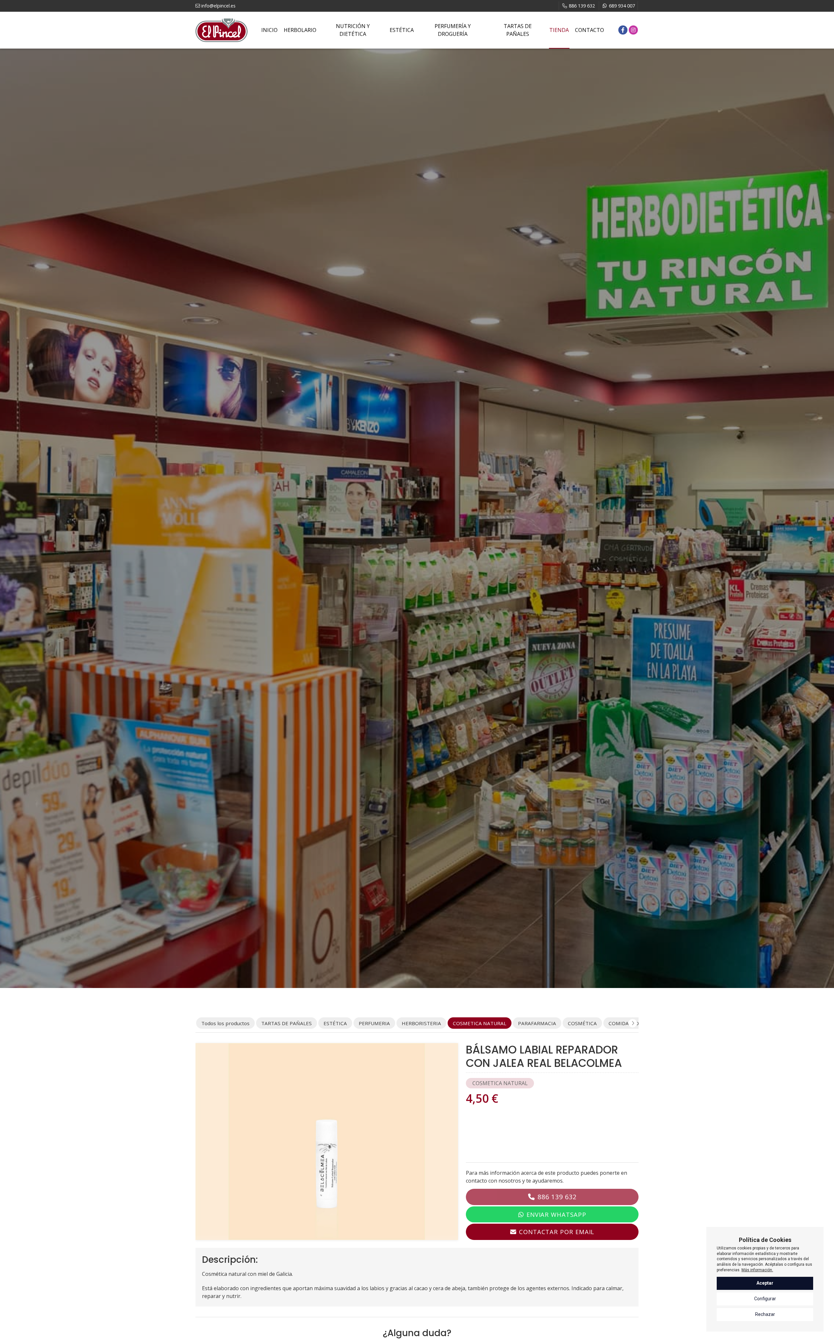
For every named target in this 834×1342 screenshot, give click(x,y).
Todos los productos (225, 1023)
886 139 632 (557, 1196)
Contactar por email (556, 1232)
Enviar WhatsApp (556, 1214)
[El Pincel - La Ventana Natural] (221, 30)
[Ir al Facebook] (622, 30)
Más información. (757, 1270)
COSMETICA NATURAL (500, 1083)
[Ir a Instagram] (633, 30)
